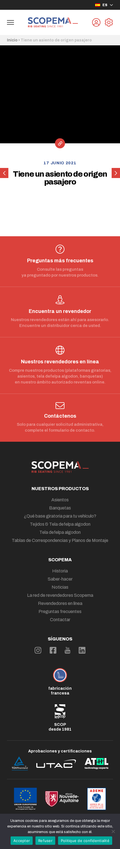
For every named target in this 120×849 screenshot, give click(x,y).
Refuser (45, 840)
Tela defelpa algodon (60, 532)
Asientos (60, 499)
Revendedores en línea (60, 603)
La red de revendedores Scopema (60, 595)
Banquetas (60, 508)
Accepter (21, 840)
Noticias (60, 587)
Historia (60, 571)
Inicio (12, 40)
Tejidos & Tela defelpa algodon (60, 524)
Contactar (60, 619)
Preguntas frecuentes (60, 611)
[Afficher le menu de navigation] (10, 22)
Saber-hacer (60, 579)
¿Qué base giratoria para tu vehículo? (60, 516)
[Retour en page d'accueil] (53, 22)
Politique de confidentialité (85, 840)
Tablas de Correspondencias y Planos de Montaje (60, 540)
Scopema (60, 559)
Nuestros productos (60, 488)
